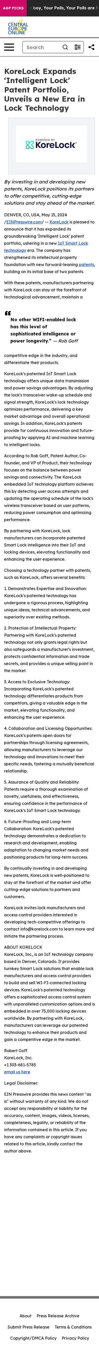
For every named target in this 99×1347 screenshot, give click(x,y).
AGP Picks (13, 8)
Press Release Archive (58, 1315)
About (25, 1315)
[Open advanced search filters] (77, 47)
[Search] (65, 47)
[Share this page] (91, 47)
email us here (17, 1071)
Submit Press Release (29, 1327)
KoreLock (59, 221)
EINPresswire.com (24, 221)
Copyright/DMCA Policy (33, 1338)
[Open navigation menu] (9, 47)
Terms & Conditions (73, 1327)
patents (86, 264)
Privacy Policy (75, 1338)
